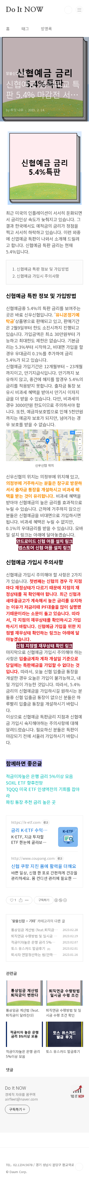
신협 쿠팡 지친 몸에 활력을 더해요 (43, 866)
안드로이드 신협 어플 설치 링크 (44, 541)
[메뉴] (79, 9)
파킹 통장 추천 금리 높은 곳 (31, 802)
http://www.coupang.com (33, 858)
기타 (32, 920)
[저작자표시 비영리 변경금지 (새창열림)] (60, 900)
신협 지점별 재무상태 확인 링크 (44, 646)
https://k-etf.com (26, 822)
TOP (79, 1167)
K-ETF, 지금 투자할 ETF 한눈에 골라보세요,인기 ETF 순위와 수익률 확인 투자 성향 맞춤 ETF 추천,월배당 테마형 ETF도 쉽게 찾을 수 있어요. (29, 839)
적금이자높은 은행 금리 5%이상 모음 (39, 776)
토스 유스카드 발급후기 (28, 948)
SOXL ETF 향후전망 (24, 783)
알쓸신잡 (18, 920)
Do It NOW (25, 9)
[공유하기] (21, 900)
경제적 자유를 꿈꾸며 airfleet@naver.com (21, 1097)
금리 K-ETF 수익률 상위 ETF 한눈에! (29, 830)
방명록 (46, 29)
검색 (68, 10)
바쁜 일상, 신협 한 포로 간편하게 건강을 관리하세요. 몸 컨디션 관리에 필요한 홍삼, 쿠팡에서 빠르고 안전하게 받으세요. (44, 875)
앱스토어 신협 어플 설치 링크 (44, 547)
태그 (25, 29)
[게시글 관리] (27, 900)
